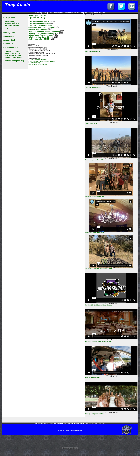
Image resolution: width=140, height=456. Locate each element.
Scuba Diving (9, 44)
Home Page (39, 13)
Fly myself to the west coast (38, 64)
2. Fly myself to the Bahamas (39, 23)
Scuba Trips (88, 13)
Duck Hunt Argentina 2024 (93, 87)
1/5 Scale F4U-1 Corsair (13, 57)
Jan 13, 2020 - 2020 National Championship (98, 305)
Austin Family (10, 21)
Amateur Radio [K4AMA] (13, 61)
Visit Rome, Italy (35, 63)
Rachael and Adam (12, 25)
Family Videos (48, 13)
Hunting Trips (58, 13)
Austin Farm (68, 13)
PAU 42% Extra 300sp (12, 51)
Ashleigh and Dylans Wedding (94, 414)
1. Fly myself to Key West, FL (39, 21)
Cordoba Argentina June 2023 (94, 160)
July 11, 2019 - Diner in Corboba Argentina (98, 341)
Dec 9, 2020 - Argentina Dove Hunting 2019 (98, 269)
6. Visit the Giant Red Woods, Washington (44, 31)
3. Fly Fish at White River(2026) (40, 25)
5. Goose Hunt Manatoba (37, 29)
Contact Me (97, 13)
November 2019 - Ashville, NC (94, 196)
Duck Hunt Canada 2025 (92, 51)
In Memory (8, 29)
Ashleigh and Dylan (12, 23)
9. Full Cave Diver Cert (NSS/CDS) (40, 37)
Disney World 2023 (91, 124)
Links (103, 13)
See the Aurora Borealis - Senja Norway (42, 61)
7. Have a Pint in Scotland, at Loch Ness (43, 33)
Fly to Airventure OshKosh (38, 60)
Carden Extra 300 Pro (12, 53)
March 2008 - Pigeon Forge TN (94, 232)
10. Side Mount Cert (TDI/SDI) (39, 39)
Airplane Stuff (78, 13)
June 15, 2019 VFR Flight (92, 377)
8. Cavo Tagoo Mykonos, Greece (40, 35)
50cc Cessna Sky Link (13, 55)
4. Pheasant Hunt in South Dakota (41, 27)
